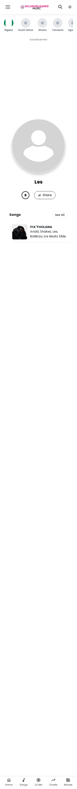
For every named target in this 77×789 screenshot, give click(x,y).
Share (47, 195)
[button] (70, 7)
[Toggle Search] (60, 7)
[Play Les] (25, 195)
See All (60, 215)
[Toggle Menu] (8, 7)
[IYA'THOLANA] (41, 231)
